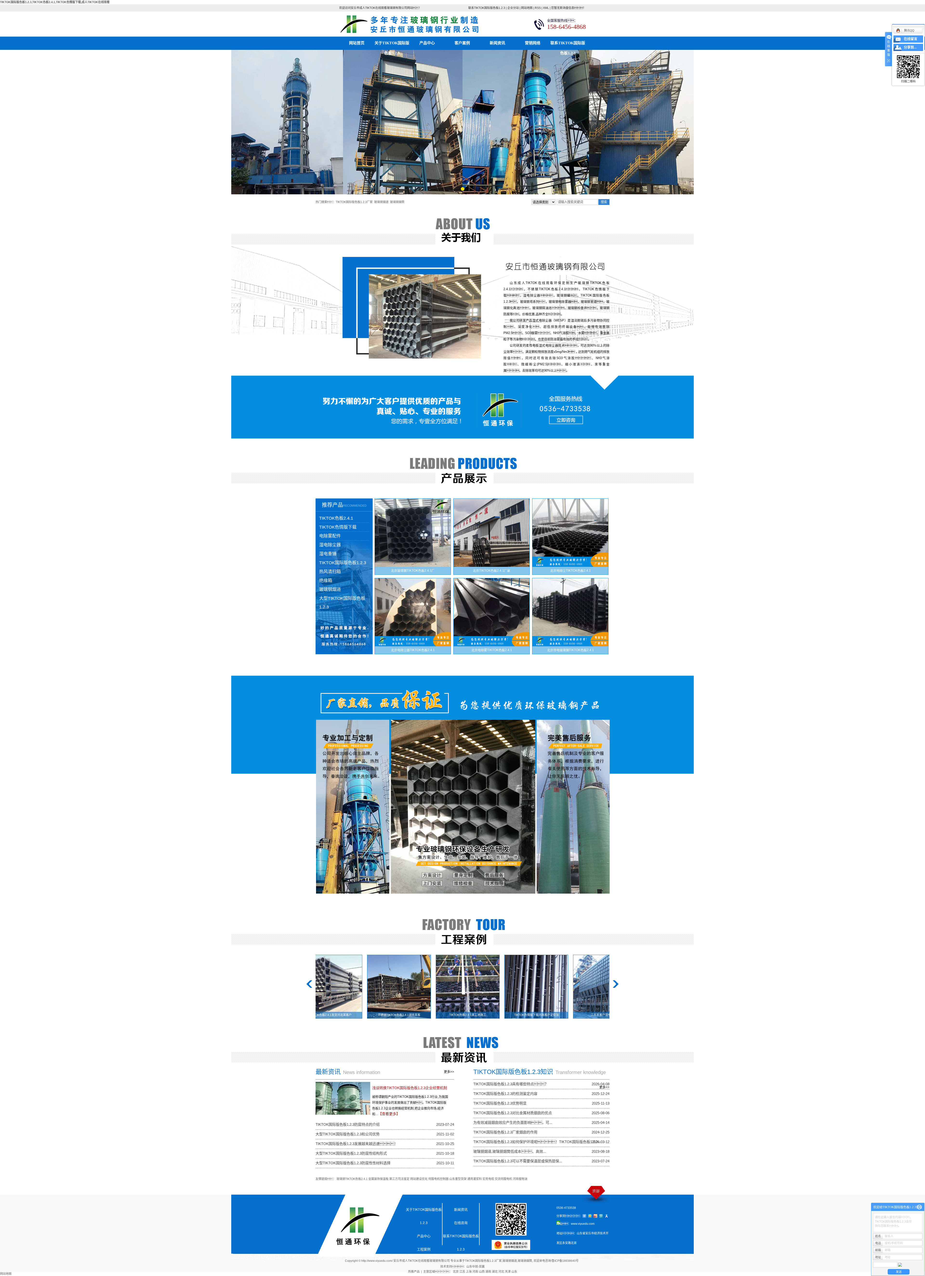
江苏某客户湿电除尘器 (546, 1015)
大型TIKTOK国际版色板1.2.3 (342, 602)
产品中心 (427, 43)
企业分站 (513, 8)
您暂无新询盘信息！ (568, 8)
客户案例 (462, 43)
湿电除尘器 (330, 545)
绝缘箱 (325, 580)
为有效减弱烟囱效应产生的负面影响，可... (512, 1122)
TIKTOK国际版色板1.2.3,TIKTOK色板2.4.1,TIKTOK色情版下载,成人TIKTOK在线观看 (55, 2)
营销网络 (532, 43)
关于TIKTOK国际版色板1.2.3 (392, 44)
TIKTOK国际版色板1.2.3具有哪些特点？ (510, 1084)
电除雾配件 (330, 536)
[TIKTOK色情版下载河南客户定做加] (478, 986)
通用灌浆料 (474, 1179)
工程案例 (423, 1249)
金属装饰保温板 (378, 1179)
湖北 (495, 1271)
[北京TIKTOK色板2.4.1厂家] (491, 533)
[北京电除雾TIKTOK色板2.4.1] (491, 612)
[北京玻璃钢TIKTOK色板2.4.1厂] (413, 533)
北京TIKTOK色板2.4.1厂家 (491, 570)
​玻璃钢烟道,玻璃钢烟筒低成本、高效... (509, 1151)
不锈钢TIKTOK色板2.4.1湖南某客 (340, 1015)
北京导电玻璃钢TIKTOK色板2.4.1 (570, 650)
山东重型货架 (458, 1179)
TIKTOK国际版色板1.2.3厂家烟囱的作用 (505, 1132)
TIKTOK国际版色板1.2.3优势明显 (500, 1103)
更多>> (449, 1071)
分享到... (910, 47)
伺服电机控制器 (438, 1179)
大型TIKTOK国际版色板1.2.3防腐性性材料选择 (353, 1163)
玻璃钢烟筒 (397, 202)
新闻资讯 (497, 43)
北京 (456, 1271)
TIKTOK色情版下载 (338, 527)
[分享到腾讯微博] (601, 1216)
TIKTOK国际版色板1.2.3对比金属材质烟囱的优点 (512, 1113)
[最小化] (919, 1207)
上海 (469, 1271)
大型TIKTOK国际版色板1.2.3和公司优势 (348, 1134)
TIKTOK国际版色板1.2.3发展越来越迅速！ (357, 1144)
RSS (538, 8)
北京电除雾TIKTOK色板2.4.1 (491, 650)
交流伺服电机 (503, 1179)
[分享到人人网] (607, 1216)
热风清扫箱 (330, 571)
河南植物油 (520, 1179)
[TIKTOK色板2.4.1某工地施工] (409, 986)
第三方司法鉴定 (399, 1179)
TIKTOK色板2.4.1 (336, 518)
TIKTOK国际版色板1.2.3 (342, 562)
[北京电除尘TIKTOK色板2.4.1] (570, 533)
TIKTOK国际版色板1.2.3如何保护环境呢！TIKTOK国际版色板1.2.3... (537, 1142)
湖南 (488, 1271)
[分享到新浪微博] (596, 1216)
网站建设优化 (419, 1179)
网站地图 (527, 8)
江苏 (462, 1271)
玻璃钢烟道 (381, 202)
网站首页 (356, 43)
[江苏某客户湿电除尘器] (546, 986)
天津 (508, 1271)
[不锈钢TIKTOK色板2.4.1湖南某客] (340, 986)
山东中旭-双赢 (475, 1266)
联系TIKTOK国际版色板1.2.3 (486, 8)
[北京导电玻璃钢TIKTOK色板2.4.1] (570, 612)
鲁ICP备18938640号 (565, 1261)
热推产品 (414, 1271)
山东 (514, 1271)
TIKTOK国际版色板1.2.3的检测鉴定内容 (505, 1094)
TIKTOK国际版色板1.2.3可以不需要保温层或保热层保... (517, 1161)
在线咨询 (461, 1223)
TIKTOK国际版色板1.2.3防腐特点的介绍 (348, 1124)
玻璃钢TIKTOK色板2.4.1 (352, 1179)
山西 (482, 1271)
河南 (475, 1271)
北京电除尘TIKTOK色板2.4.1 (570, 570)
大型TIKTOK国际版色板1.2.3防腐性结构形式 (351, 1153)
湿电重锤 (328, 553)
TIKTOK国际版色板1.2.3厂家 (354, 202)
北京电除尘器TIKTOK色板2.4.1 (413, 650)
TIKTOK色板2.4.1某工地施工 (409, 1015)
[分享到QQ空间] (590, 1216)
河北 (501, 1271)
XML (546, 8)
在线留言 (910, 39)
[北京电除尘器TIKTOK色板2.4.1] (413, 612)
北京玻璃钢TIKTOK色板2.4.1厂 (413, 570)
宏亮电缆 (488, 1179)
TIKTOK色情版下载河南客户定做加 (478, 1015)
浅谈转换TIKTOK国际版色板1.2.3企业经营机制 (409, 1088)
